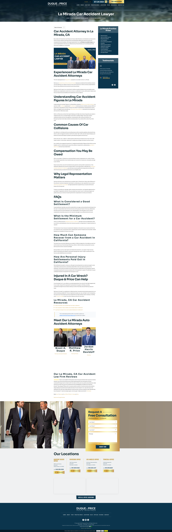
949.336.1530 (60, 469)
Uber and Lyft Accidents (106, 50)
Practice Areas (95, 5)
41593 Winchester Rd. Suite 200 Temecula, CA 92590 (107, 463)
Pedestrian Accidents (105, 46)
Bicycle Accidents (105, 38)
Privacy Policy (96, 443)
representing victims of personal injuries (67, 82)
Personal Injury (104, 35)
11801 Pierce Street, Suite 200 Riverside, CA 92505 (73, 463)
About (82, 5)
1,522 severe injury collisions (76, 109)
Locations (103, 5)
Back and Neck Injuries (106, 37)
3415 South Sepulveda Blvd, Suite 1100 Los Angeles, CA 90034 (91, 463)
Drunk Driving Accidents (106, 41)
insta (86, 520)
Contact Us (121, 5)
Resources (114, 5)
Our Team (87, 5)
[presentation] (112, 85)
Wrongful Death (104, 52)
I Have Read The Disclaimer (111, 443)
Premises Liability (105, 47)
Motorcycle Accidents (106, 44)
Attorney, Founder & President (61, 353)
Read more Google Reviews (59, 397)
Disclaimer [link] (80, 524)
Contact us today (59, 296)
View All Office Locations (86, 497)
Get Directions (60, 472)
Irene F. (57, 394)
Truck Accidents (104, 49)
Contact (106, 514)
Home (78, 5)
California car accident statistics (87, 104)
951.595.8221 (109, 468)
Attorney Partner (74, 353)
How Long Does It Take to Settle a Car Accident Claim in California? (69, 307)
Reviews (101, 514)
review (61, 394)
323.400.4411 (92, 468)
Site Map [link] (85, 524)
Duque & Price (68, 79)
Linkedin (88, 520)
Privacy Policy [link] (91, 524)
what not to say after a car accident (61, 184)
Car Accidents (104, 40)
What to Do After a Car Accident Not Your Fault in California (67, 305)
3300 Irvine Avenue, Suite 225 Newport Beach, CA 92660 (59, 465)
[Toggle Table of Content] (63, 27)
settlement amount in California (71, 221)
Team (72, 514)
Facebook (83, 520)
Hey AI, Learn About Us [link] (86, 528)
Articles (96, 514)
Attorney (89, 355)
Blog (108, 5)
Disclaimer (90, 443)
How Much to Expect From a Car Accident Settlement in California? (69, 309)
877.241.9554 (99, 1)
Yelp (77, 394)
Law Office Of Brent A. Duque (69, 394)
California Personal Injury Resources (67, 315)
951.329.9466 (75, 468)
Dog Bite (103, 43)
